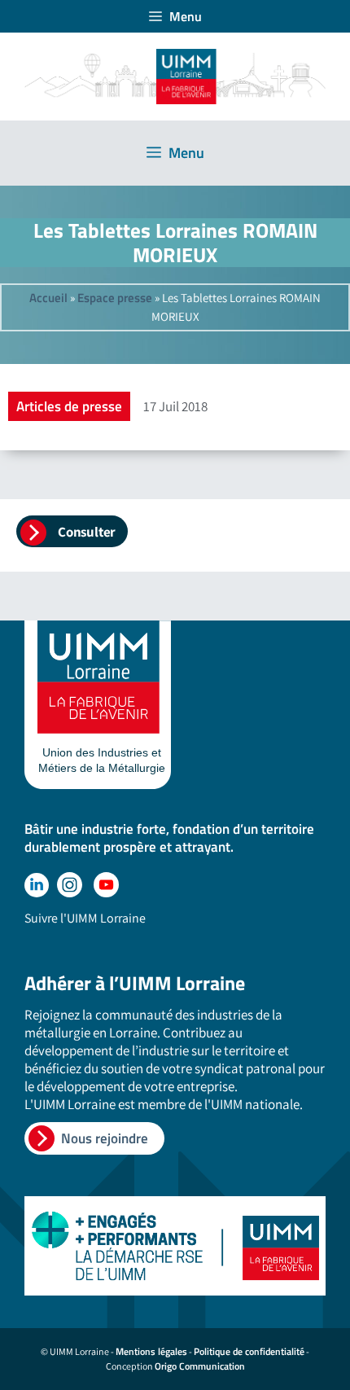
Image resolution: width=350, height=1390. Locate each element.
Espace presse (114, 297)
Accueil (48, 297)
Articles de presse (69, 406)
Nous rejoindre (104, 1138)
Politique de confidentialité (249, 1351)
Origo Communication (200, 1366)
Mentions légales (151, 1351)
